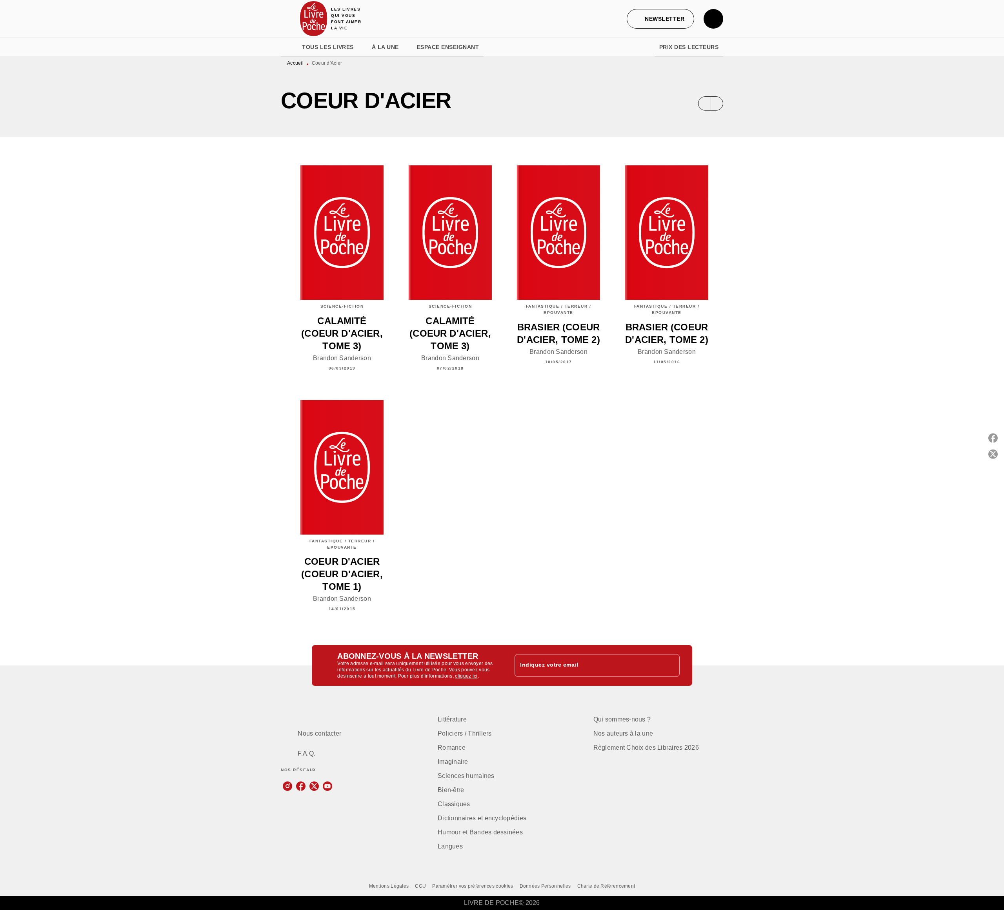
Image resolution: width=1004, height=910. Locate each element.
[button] (660, 19)
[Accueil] (314, 18)
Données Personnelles (545, 886)
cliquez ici (466, 676)
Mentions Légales (389, 886)
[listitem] (287, 786)
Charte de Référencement (606, 886)
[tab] (289, 47)
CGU (420, 886)
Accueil (295, 63)
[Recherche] (713, 19)
